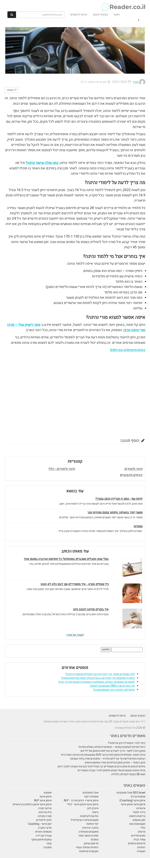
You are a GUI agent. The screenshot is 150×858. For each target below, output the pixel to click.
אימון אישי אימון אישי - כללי (82, 804)
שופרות (138, 526)
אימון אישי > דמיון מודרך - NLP (81, 800)
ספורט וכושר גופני (88, 836)
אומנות (48, 793)
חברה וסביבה (45, 816)
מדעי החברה (45, 828)
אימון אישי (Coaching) (132, 800)
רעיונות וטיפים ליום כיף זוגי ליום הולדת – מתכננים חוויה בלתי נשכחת (107, 759)
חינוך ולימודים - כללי (61, 469)
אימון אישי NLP (43, 800)
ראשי (117, 15)
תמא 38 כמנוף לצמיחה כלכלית (128, 774)
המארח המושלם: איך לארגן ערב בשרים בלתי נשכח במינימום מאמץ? (98, 678)
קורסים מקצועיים (131, 475)
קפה (49, 843)
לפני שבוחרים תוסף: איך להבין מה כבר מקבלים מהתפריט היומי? (100, 674)
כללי (142, 828)
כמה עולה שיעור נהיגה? (42, 162)
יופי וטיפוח (92, 824)
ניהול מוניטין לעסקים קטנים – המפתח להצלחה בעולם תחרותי (111, 747)
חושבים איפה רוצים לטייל (84, 820)
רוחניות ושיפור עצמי (87, 847)
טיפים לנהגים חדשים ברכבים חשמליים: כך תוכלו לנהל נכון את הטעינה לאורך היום (101, 766)
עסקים (94, 839)
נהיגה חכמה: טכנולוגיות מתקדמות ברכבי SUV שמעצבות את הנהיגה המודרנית (103, 755)
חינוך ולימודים (133, 469)
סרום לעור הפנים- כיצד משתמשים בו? (114, 690)
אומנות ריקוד (91, 797)
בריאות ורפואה (137, 816)
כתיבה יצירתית (90, 828)
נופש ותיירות (138, 836)
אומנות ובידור (137, 797)
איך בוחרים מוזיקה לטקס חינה (91, 609)
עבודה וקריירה (44, 836)
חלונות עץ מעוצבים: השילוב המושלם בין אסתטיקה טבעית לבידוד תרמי (96, 682)
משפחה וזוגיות (43, 832)
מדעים (141, 832)
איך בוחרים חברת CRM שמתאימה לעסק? (112, 686)
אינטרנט (140, 808)
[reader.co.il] (76, 5)
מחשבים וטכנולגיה (88, 832)
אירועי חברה (45, 808)
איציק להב (92, 808)
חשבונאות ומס (137, 824)
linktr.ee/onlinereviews (127, 350)
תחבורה (47, 847)
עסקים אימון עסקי (41, 839)
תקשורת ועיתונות (88, 851)
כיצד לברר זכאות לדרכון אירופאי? (126, 743)
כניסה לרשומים (78, 15)
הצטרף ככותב (100, 15)
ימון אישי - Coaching (40, 824)
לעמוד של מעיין (75, 635)
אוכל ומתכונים (90, 793)
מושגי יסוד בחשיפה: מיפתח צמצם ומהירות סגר (115, 512)
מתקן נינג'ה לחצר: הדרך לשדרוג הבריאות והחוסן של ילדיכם (113, 751)
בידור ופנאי (139, 812)
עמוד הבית (139, 839)
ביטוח (95, 812)
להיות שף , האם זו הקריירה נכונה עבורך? (119, 499)
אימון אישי (46, 797)
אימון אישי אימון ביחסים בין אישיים (32, 804)
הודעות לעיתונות (89, 816)
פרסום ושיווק (91, 843)
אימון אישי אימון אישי (133, 804)
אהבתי (10, 90)
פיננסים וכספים (136, 843)
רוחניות (141, 847)
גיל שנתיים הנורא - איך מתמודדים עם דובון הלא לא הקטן (75, 584)
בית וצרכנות (45, 812)
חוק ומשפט (139, 820)
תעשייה (141, 851)
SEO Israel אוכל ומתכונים (131, 793)
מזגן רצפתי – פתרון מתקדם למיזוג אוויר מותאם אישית (115, 763)
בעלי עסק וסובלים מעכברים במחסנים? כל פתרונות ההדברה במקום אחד (66, 559)
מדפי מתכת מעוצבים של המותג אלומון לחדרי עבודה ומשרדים (111, 770)
